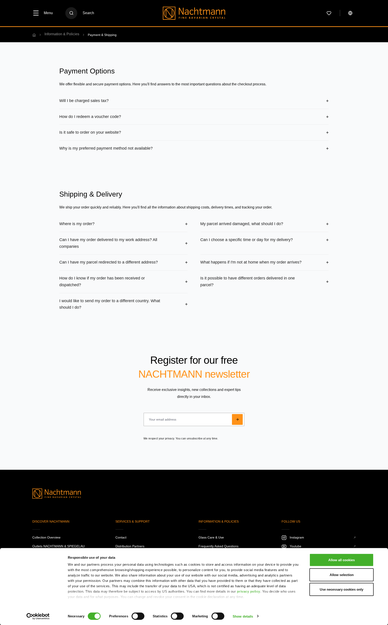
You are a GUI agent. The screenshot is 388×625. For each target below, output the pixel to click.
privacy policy (248, 591)
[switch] (138, 616)
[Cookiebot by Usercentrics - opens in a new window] (38, 616)
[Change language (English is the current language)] (350, 13)
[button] (194, 101)
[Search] (71, 13)
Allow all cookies (341, 560)
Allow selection (342, 574)
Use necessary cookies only (341, 589)
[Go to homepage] (194, 13)
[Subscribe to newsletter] (237, 419)
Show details (243, 616)
